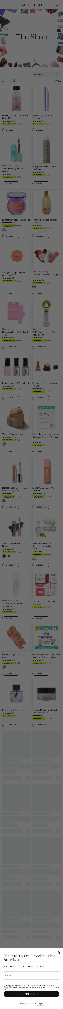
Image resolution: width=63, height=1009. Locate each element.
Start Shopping (31, 993)
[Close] (58, 953)
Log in (40, 1003)
